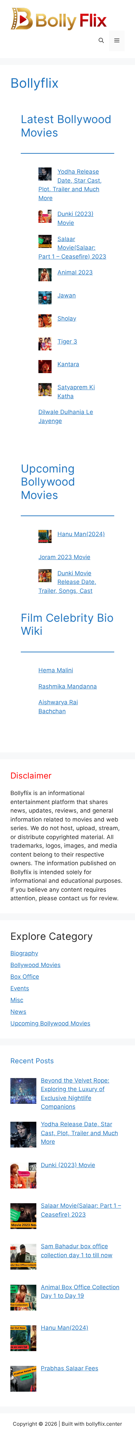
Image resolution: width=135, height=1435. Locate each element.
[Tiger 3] (45, 345)
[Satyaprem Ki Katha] (45, 391)
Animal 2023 (75, 272)
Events (19, 988)
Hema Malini (55, 670)
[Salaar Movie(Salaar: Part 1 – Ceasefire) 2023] (45, 243)
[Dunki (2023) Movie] (45, 218)
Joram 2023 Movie (64, 557)
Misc (16, 1000)
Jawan (66, 295)
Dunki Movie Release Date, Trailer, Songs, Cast (67, 582)
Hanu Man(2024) (81, 534)
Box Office (24, 976)
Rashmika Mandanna (67, 686)
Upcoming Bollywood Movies (50, 1023)
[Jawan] (45, 299)
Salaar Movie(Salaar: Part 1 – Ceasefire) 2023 (72, 248)
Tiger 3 (67, 341)
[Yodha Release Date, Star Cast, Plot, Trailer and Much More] (45, 175)
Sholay (66, 318)
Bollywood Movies (35, 964)
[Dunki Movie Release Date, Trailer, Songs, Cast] (45, 577)
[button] (101, 41)
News (18, 1011)
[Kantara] (45, 368)
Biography (24, 953)
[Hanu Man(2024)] (45, 538)
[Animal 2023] (45, 276)
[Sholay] (45, 322)
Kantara (68, 364)
